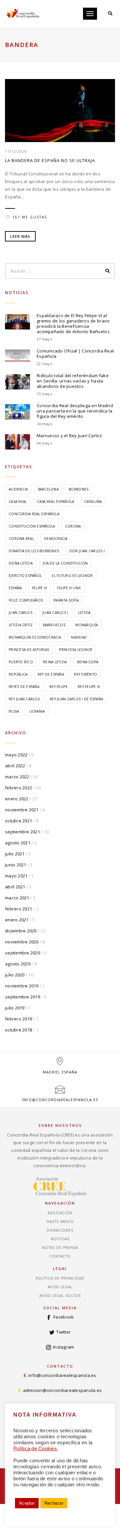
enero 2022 (17, 799)
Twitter (63, 1332)
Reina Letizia (55, 662)
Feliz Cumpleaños (26, 600)
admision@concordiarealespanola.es (62, 1390)
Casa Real (18, 501)
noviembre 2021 (22, 810)
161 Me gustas (29, 217)
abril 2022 (15, 766)
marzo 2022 (17, 777)
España (15, 588)
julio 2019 (15, 1008)
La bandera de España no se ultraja (50, 160)
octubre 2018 (18, 1030)
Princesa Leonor (75, 649)
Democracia (56, 538)
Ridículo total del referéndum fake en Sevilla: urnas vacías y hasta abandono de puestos (73, 381)
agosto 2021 (17, 843)
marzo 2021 (17, 898)
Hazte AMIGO (60, 1221)
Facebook (63, 1317)
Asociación (60, 1213)
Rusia (14, 711)
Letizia (84, 612)
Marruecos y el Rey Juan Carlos (69, 435)
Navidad (79, 637)
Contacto (60, 1256)
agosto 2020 (17, 964)
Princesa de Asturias (29, 649)
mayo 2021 (16, 876)
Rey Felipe (58, 686)
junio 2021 (15, 865)
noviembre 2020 (22, 942)
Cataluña (93, 501)
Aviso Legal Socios (60, 1295)
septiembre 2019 (22, 997)
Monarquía (86, 625)
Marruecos (54, 625)
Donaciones (60, 1230)
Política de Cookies (35, 1448)
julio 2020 (15, 975)
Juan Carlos (20, 612)
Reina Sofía (88, 662)
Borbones (78, 489)
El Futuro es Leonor (72, 575)
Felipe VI (39, 588)
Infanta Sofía (65, 600)
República (18, 674)
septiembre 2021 (22, 832)
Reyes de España (24, 686)
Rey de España (51, 674)
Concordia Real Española (34, 514)
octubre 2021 (18, 821)
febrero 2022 (18, 788)
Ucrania (37, 711)
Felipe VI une (69, 588)
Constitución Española (32, 526)
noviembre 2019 (22, 986)
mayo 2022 (16, 755)
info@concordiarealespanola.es (60, 1099)
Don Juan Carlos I (87, 551)
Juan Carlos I (55, 612)
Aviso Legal (60, 1287)
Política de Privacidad (60, 1278)
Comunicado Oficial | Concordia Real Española (75, 353)
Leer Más (20, 236)
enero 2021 (17, 920)
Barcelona (48, 489)
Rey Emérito (85, 674)
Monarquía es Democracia (35, 637)
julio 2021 (15, 854)
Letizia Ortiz (21, 625)
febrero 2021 (18, 909)
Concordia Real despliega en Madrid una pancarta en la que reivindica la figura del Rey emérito (75, 411)
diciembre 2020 (21, 931)
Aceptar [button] (27, 1503)
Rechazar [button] (53, 1503)
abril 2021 (15, 887)
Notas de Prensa (60, 1247)
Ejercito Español (25, 575)
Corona (73, 526)
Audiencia (18, 489)
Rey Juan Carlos (24, 699)
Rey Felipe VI (89, 686)
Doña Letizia (21, 563)
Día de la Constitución (65, 563)
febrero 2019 (18, 1019)
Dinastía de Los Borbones (34, 551)
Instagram (63, 1347)
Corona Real (21, 538)
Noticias (60, 1239)
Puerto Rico (21, 662)
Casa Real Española (55, 501)
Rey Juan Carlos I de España (76, 699)
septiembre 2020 (22, 953)
